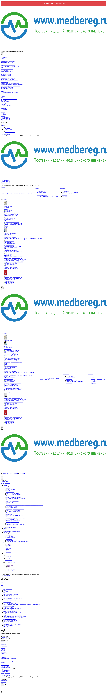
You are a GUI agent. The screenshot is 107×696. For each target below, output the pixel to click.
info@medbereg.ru (6, 134)
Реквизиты (3, 655)
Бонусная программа (6, 659)
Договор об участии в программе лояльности (12, 661)
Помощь (3, 662)
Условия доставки (5, 666)
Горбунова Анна (5, 637)
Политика (3, 657)
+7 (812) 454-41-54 (5, 119)
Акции (2, 642)
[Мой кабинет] (1, 428)
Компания (8, 545)
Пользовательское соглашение (8, 658)
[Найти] (2, 54)
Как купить (9, 535)
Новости (3, 648)
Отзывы (3, 649)
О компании (4, 646)
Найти (2, 685)
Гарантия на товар (5, 667)
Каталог (8, 488)
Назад (9, 486)
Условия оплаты (5, 665)
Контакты (3, 650)
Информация (4, 653)
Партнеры (3, 652)
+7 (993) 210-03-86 (5, 117)
